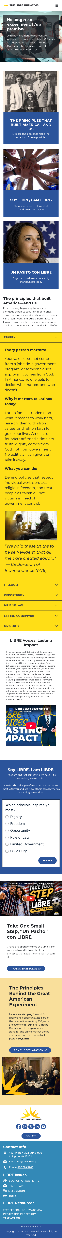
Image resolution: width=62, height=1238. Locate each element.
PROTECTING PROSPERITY (19, 1214)
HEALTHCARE (15, 1186)
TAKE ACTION (11, 1218)
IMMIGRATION (16, 1191)
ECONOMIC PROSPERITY (24, 1180)
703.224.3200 (25, 1167)
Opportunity (20, 830)
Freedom (17, 824)
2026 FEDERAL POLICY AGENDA (22, 1210)
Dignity (16, 817)
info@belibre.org (26, 1161)
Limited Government (27, 844)
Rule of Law (20, 837)
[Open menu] (57, 5)
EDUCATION (14, 1196)
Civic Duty (18, 851)
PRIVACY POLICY (31, 1226)
